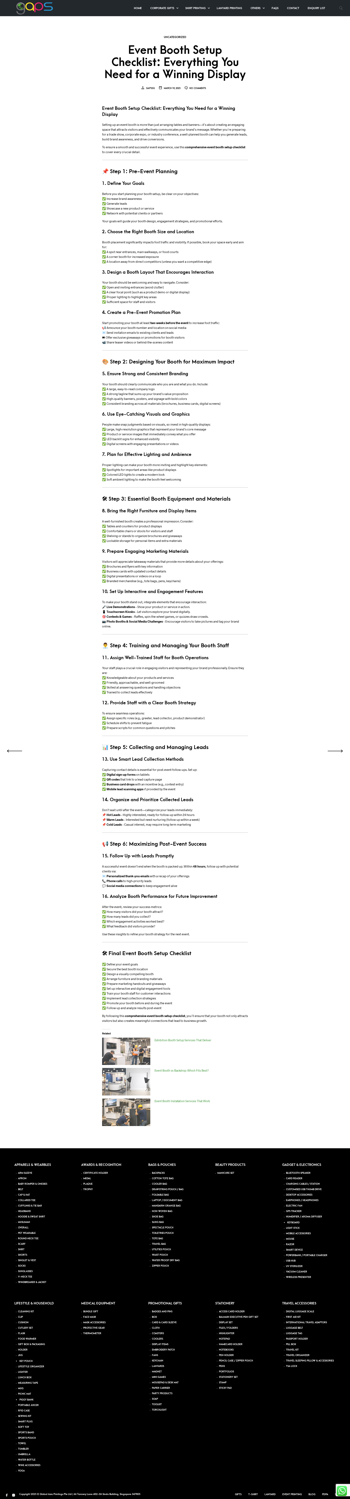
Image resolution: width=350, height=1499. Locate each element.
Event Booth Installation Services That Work (182, 1101)
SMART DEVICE (294, 1250)
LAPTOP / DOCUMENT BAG (167, 1200)
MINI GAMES (159, 1377)
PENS (222, 1366)
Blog (311, 1494)
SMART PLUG (25, 1421)
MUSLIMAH (24, 1222)
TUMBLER (23, 1449)
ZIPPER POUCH (160, 1266)
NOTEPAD (224, 1339)
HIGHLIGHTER (226, 1333)
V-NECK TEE (25, 1276)
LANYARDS (158, 1366)
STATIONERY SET (228, 1377)
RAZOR (290, 1244)
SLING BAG (158, 1222)
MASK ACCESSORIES (94, 1322)
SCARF (22, 1244)
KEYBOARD (293, 1222)
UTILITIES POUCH (161, 1249)
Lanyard (270, 1494)
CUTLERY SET (25, 1328)
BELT (20, 1189)
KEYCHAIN (157, 1360)
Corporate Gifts (162, 8)
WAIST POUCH (160, 1255)
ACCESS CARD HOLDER (232, 1311)
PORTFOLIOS (226, 1371)
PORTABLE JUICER (28, 1405)
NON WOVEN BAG (162, 1211)
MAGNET (157, 1371)
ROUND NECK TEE (28, 1238)
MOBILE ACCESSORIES (298, 1233)
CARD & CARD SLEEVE (164, 1322)
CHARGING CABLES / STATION (303, 1184)
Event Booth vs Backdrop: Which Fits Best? (182, 1070)
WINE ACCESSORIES (29, 1465)
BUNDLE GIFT (90, 1311)
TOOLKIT (157, 1404)
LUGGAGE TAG (294, 1333)
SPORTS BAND (26, 1432)
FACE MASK (89, 1317)
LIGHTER (23, 1372)
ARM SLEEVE (25, 1173)
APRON (22, 1178)
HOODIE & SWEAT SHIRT (31, 1216)
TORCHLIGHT (159, 1410)
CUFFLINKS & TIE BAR (30, 1205)
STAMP (222, 1382)
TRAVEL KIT (292, 1350)
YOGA (21, 1470)
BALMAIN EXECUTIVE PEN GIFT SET (238, 1317)
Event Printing (292, 1494)
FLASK (21, 1333)
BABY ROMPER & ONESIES (32, 1184)
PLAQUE (88, 1184)
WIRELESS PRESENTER (298, 1277)
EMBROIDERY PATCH (163, 1350)
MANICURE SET (225, 1173)
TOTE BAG (157, 1238)
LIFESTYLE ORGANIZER (31, 1366)
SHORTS (22, 1255)
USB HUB (291, 1261)
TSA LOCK (291, 1366)
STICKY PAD (225, 1388)
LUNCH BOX (25, 1377)
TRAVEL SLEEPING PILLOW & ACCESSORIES (310, 1360)
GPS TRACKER (294, 1211)
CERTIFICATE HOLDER (95, 1173)
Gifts (238, 1494)
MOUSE (290, 1239)
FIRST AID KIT (293, 1317)
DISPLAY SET (226, 1322)
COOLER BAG (159, 1184)
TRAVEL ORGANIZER (297, 1355)
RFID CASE (24, 1410)
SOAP (155, 1399)
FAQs (275, 8)
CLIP (20, 1317)
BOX (154, 1317)
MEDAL (87, 1178)
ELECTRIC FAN (294, 1205)
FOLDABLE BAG (160, 1195)
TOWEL (22, 1443)
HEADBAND (24, 1211)
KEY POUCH (26, 1361)
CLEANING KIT (26, 1311)
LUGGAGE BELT (294, 1328)
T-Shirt (253, 1494)
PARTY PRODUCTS (162, 1393)
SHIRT (21, 1249)
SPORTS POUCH (27, 1438)
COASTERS (158, 1333)
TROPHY (88, 1189)
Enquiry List (316, 8)
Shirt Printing (195, 8)
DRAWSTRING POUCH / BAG (168, 1189)
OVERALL (23, 1227)
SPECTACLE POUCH (162, 1227)
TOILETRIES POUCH (163, 1233)
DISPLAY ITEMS (160, 1344)
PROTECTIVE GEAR (94, 1328)
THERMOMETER (92, 1333)
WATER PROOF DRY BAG (166, 1260)
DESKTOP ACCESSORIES (299, 1195)
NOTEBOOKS (226, 1350)
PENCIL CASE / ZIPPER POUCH (236, 1360)
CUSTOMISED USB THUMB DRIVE (304, 1189)
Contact (293, 8)
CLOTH (156, 1328)
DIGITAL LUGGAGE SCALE (300, 1311)
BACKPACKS (158, 1173)
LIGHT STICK (293, 1228)
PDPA (325, 1494)
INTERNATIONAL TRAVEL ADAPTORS (306, 1322)
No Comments (197, 88)
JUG (20, 1355)
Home (138, 8)
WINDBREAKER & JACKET (32, 1282)
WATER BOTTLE (26, 1460)
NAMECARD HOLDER (230, 1344)
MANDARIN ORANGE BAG (166, 1205)
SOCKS (22, 1266)
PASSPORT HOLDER (297, 1339)
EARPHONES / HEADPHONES (302, 1200)
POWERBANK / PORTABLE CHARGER (306, 1255)
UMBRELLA (24, 1454)
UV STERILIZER (294, 1266)
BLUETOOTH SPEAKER (298, 1173)
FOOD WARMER (27, 1339)
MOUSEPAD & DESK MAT (165, 1382)
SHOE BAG (157, 1216)
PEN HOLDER (226, 1355)
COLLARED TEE (26, 1200)
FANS (155, 1355)
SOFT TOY (23, 1427)
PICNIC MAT (24, 1394)
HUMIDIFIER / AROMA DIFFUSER (304, 1216)
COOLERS (157, 1339)
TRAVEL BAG (159, 1244)
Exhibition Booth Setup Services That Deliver (183, 1040)
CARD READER (294, 1178)
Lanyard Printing (229, 8)
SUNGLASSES (25, 1271)
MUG (20, 1388)
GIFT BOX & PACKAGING (31, 1344)
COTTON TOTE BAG (163, 1178)
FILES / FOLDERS (228, 1328)
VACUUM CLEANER (296, 1271)
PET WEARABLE (27, 1233)
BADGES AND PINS (162, 1311)
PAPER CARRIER (161, 1388)
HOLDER (23, 1350)
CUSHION (23, 1322)
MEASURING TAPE (28, 1383)
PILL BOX (291, 1344)
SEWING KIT (24, 1416)
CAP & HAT (24, 1195)
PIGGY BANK (26, 1399)
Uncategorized (175, 37)
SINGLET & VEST (27, 1260)
